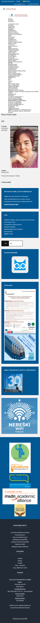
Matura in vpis (12, 44)
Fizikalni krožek (12, 65)
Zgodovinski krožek (13, 76)
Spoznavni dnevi (13, 89)
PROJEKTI (11, 95)
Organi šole (11, 26)
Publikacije (11, 107)
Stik (2, 121)
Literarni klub (12, 69)
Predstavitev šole (13, 106)
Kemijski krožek (12, 68)
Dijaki (9, 47)
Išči (6, 243)
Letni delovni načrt (13, 24)
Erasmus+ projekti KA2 (14, 103)
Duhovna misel (12, 32)
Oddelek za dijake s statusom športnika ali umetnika (23, 91)
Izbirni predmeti (12, 87)
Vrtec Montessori (20, 535)
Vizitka (18, 176)
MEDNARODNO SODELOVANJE (17, 100)
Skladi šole (11, 28)
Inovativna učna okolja (14, 98)
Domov (10, 19)
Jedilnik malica (12, 51)
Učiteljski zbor (12, 39)
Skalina (20, 561)
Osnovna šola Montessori (20, 537)
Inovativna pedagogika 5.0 (15, 104)
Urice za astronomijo (14, 73)
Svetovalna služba (13, 50)
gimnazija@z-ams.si (19, 4)
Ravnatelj (11, 38)
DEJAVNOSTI (12, 55)
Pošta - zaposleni (20, 565)
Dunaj (10, 78)
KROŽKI (10, 63)
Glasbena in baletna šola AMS (20, 542)
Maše (9, 35)
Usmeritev (11, 21)
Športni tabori (12, 60)
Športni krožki (12, 72)
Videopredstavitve (13, 108)
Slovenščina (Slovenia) (8, 1)
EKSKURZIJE (12, 77)
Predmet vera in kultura (15, 34)
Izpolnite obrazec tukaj (11, 204)
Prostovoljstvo (12, 56)
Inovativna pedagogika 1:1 (15, 96)
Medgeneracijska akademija (20, 546)
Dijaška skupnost (13, 48)
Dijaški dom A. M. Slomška (15, 90)
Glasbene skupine (13, 59)
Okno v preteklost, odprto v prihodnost (19, 111)
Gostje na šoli (12, 94)
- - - (9, 22)
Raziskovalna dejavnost (15, 61)
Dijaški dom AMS (20, 544)
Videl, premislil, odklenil (15, 74)
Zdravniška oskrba (13, 54)
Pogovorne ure (12, 41)
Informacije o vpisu (13, 84)
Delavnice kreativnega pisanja (17, 71)
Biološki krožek (12, 64)
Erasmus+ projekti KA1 (14, 102)
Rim (9, 80)
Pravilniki (10, 25)
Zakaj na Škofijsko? (13, 86)
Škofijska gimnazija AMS (20, 539)
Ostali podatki (6, 182)
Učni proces (11, 37)
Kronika (10, 112)
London (10, 81)
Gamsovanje (12, 52)
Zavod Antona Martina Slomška (20, 532)
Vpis (9, 82)
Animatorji (11, 58)
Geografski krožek (13, 67)
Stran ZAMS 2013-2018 (20, 568)
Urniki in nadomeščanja (15, 42)
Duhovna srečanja (13, 33)
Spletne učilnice (12, 46)
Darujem (10, 29)
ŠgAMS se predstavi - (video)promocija (19, 109)
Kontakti (10, 20)
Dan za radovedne (13, 85)
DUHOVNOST (12, 30)
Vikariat (20, 558)
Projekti (10, 93)
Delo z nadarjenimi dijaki (15, 99)
